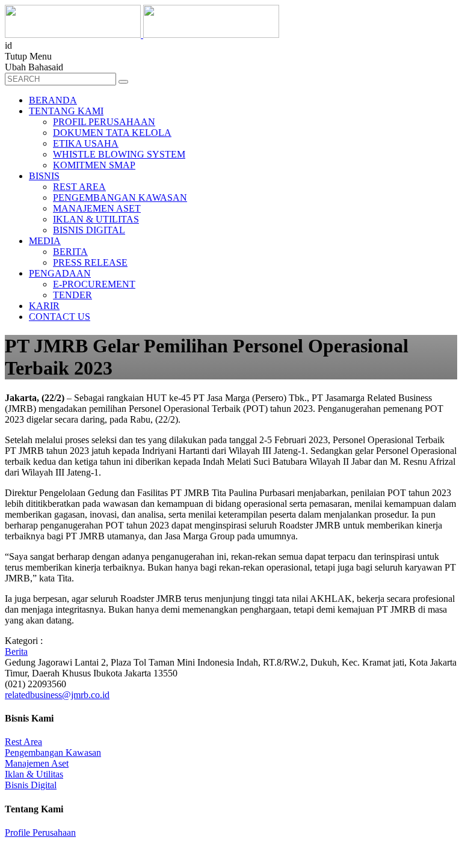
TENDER (72, 295)
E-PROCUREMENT (94, 284)
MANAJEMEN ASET (97, 208)
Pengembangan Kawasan (53, 752)
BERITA (70, 252)
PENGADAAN (60, 273)
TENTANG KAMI (66, 111)
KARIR (44, 306)
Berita (16, 651)
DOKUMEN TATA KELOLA (112, 132)
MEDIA (45, 241)
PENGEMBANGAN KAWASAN (120, 197)
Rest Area (23, 742)
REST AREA (79, 187)
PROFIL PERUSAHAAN (104, 122)
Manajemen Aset (37, 763)
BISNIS (44, 176)
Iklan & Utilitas (34, 774)
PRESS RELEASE (90, 262)
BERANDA (53, 100)
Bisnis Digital (31, 785)
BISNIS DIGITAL (89, 230)
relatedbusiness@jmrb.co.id (57, 695)
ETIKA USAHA (86, 143)
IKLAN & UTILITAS (96, 219)
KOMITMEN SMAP (94, 165)
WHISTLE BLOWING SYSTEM (119, 154)
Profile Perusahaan (40, 832)
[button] (123, 82)
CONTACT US (59, 316)
